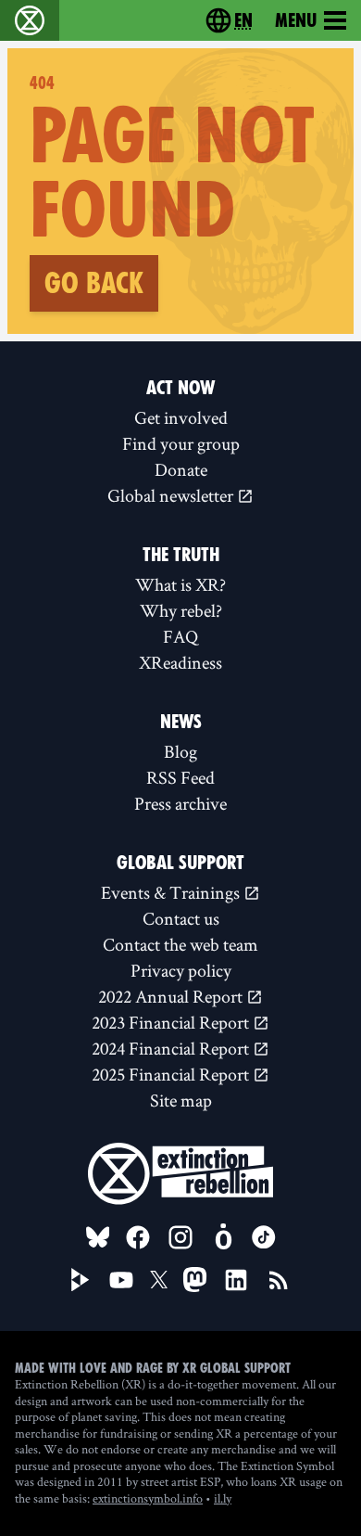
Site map (181, 1100)
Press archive (180, 803)
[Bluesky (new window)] (98, 1237)
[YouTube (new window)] (121, 1280)
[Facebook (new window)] (138, 1237)
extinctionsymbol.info (148, 1498)
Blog (180, 751)
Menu (296, 20)
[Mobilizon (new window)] (223, 1237)
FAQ (180, 636)
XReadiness (180, 662)
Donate (181, 469)
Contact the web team (180, 944)
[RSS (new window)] (278, 1280)
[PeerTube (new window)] (80, 1280)
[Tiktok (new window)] (263, 1237)
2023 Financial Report (172, 1022)
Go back (93, 283)
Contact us (181, 918)
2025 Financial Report (172, 1074)
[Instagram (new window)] (180, 1237)
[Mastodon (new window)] (195, 1279)
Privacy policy (181, 970)
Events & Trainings (172, 892)
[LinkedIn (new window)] (236, 1280)
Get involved (181, 417)
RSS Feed (180, 777)
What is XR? (180, 584)
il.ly (222, 1498)
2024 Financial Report (172, 1048)
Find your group (181, 443)
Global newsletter (172, 495)
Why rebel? (181, 610)
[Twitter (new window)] (159, 1280)
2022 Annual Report (172, 996)
